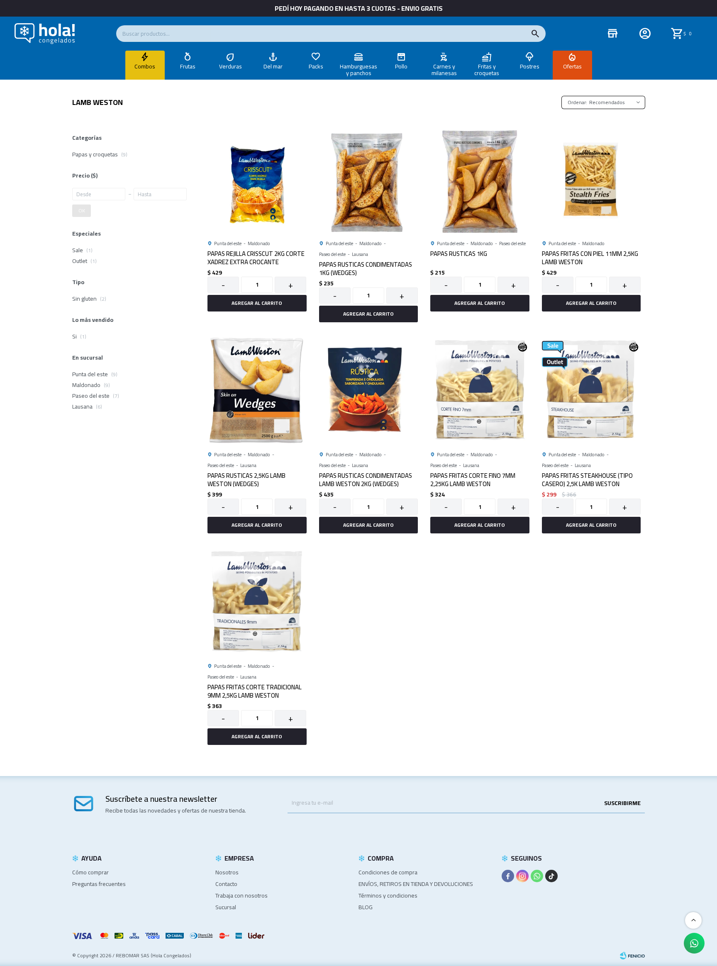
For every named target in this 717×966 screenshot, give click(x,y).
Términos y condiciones (387, 895)
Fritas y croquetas (486, 69)
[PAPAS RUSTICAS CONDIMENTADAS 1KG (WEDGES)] (368, 179)
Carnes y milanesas (444, 69)
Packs (316, 66)
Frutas (187, 66)
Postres (529, 66)
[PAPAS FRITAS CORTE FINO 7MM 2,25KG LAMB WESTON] (480, 390)
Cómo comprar (90, 872)
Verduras (230, 66)
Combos (144, 66)
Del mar (273, 66)
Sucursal (225, 907)
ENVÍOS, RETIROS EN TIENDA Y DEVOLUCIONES (415, 883)
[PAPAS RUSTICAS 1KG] (480, 179)
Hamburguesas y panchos (358, 69)
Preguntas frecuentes (99, 883)
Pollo (401, 66)
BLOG (365, 907)
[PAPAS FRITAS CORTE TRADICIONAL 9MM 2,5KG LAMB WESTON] (257, 601)
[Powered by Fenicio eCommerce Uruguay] (632, 955)
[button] (535, 33)
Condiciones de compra (387, 872)
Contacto (226, 883)
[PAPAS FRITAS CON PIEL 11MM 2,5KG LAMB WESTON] (591, 179)
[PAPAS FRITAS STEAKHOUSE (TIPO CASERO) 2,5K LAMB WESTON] (591, 390)
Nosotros (227, 872)
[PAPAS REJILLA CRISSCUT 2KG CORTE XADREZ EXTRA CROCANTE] (257, 179)
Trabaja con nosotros (241, 895)
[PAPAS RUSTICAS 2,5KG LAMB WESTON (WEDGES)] (257, 390)
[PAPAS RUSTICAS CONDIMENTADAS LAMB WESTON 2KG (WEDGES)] (368, 390)
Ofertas (572, 66)
